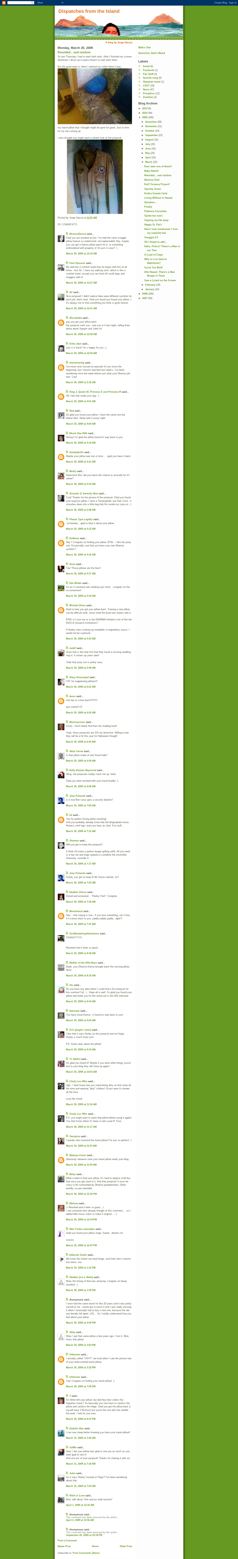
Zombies (148, 97)
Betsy (72, 1174)
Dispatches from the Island (89, 11)
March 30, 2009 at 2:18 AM (81, 382)
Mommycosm (77, 722)
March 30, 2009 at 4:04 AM (81, 423)
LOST (146, 85)
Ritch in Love (77, 1495)
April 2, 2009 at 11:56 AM (80, 1520)
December (151, 121)
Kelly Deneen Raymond (82, 770)
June (148, 148)
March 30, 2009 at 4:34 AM (81, 484)
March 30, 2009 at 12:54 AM (81, 353)
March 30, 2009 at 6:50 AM (81, 760)
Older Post (126, 1546)
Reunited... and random (74, 52)
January (150, 289)
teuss (72, 696)
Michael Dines (77, 605)
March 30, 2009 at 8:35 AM (81, 975)
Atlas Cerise (76, 751)
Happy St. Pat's (153, 224)
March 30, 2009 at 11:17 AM (81, 1126)
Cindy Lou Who (78, 1081)
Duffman (74, 538)
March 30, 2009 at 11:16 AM (81, 1104)
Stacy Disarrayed (79, 677)
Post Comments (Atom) (86, 1553)
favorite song (150, 77)
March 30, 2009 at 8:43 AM (81, 1001)
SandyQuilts (76, 452)
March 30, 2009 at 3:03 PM (81, 1345)
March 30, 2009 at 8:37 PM (81, 1419)
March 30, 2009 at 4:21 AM (81, 461)
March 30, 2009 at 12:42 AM (81, 334)
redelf (72, 648)
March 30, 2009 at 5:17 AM (81, 573)
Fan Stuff (148, 74)
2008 (145, 293)
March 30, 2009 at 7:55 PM (81, 1386)
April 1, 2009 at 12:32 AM (80, 1505)
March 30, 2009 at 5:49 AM (81, 667)
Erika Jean (75, 343)
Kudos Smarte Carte (155, 193)
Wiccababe (75, 317)
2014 (145, 108)
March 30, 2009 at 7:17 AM (81, 863)
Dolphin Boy (76, 1428)
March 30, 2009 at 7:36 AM (81, 901)
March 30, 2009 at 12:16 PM (81, 1194)
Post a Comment (67, 1540)
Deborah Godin (78, 1254)
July (148, 144)
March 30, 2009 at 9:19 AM (81, 1049)
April (148, 157)
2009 (145, 117)
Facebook (148, 70)
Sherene (74, 840)
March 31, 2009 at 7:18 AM (81, 1463)
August (149, 139)
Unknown (74, 1354)
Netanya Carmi (77, 1155)
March (149, 162)
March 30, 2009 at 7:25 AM (81, 882)
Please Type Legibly (81, 519)
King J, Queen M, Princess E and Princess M (95, 391)
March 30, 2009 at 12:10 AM (81, 253)
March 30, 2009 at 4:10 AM (81, 442)
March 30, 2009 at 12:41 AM (81, 308)
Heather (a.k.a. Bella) (81, 1277)
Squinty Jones (152, 189)
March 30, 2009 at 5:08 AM (81, 509)
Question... (150, 202)
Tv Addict (74, 1059)
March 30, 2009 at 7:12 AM (81, 831)
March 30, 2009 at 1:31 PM (81, 1267)
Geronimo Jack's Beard (151, 53)
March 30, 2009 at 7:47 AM (81, 924)
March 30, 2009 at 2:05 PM (81, 1322)
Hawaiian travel (151, 81)
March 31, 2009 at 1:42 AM (81, 1438)
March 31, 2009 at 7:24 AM (81, 1486)
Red (71, 410)
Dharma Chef (151, 179)
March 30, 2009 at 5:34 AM (81, 595)
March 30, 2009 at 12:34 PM (81, 1219)
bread (146, 66)
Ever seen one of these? (158, 166)
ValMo (73, 1447)
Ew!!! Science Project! (157, 184)
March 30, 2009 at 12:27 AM (81, 282)
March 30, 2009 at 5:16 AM (81, 554)
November (151, 126)
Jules (72, 1473)
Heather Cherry (77, 892)
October (150, 130)
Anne (72, 564)
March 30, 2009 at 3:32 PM (81, 1367)
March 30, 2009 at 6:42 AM (81, 712)
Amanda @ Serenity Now (83, 493)
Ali (71, 292)
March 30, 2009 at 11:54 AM (81, 1164)
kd (70, 815)
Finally (148, 206)
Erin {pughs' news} (80, 1029)
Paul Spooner (77, 263)
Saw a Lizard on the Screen (160, 280)
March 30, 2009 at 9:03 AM (81, 1020)
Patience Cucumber (155, 211)
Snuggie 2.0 (151, 237)
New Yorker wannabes (82, 1229)
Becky (72, 471)
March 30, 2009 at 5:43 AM (81, 638)
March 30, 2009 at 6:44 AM (81, 741)
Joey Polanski (77, 795)
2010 (145, 113)
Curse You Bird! (153, 267)
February (150, 284)
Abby (72, 1332)
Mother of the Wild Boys (83, 962)
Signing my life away (156, 220)
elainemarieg (76, 362)
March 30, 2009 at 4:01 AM (81, 401)
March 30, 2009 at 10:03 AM (81, 1071)
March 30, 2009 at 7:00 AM (81, 805)
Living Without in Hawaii (158, 197)
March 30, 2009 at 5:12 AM (81, 528)
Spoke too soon (153, 215)
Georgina (74, 1136)
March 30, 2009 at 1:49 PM (81, 1290)
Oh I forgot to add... (155, 241)
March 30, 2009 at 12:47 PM (81, 1245)
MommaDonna (77, 233)
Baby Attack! (151, 170)
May (148, 153)
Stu (71, 985)
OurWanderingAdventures (84, 933)
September (151, 135)
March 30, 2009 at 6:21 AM (81, 686)
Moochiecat (76, 911)
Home (95, 1546)
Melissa (73, 1203)
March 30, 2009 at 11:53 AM (81, 1145)
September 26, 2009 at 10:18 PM (84, 1535)
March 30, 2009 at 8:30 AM (81, 953)
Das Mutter (75, 583)
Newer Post (64, 1546)
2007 (145, 298)
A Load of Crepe (153, 254)
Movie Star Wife (78, 433)
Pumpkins (149, 93)
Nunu (146, 89)
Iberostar (74, 1010)
